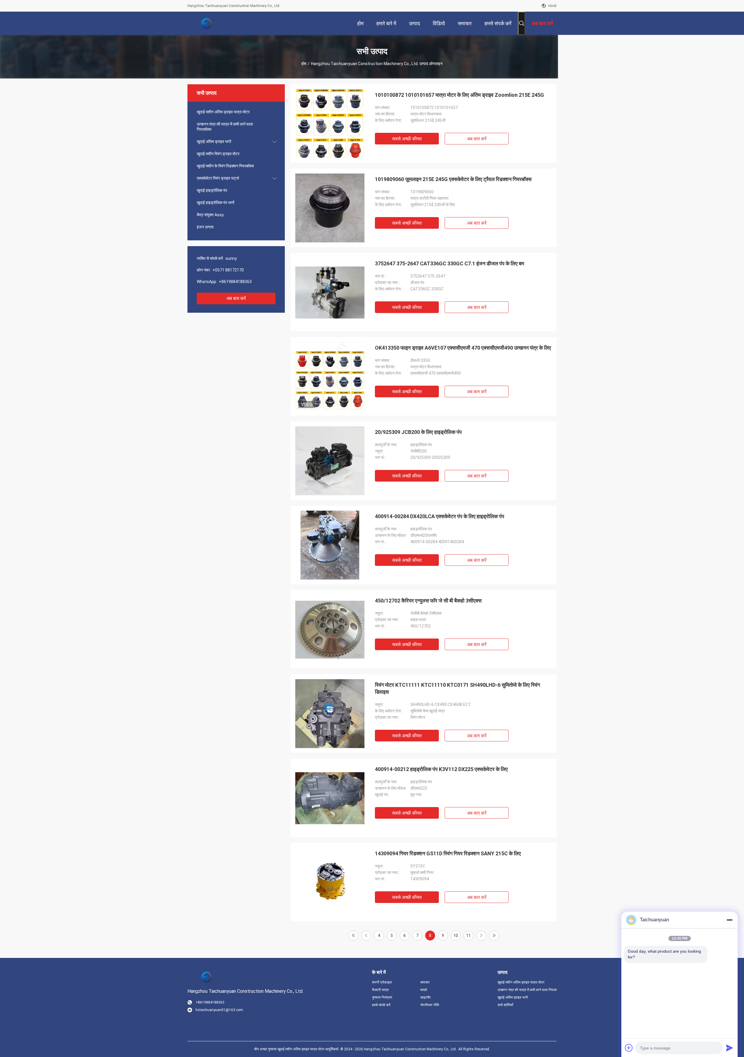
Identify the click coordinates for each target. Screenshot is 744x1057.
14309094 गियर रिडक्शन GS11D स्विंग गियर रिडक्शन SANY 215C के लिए (448, 853)
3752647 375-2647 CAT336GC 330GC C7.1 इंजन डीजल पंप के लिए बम (449, 263)
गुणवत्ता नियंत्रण (382, 997)
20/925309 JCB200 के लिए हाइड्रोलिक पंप (418, 432)
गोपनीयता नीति (429, 1005)
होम (303, 63)
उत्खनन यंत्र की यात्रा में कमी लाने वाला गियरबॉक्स (225, 127)
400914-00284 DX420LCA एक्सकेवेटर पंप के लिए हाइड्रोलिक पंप (439, 516)
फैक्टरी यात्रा (380, 990)
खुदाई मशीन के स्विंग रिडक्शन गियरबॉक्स (225, 166)
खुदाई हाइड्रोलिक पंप (212, 190)
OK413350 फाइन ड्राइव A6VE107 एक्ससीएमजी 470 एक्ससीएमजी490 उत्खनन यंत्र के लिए (463, 348)
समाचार (425, 982)
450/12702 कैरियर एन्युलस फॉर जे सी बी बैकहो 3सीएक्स (428, 601)
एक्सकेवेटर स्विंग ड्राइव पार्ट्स (218, 178)
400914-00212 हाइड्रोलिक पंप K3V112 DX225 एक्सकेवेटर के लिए (441, 769)
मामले (423, 990)
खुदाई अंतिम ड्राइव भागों (214, 141)
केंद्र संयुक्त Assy (210, 214)
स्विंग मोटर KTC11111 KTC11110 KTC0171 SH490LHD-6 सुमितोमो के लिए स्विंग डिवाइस (457, 688)
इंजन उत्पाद (205, 227)
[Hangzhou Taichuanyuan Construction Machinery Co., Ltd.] (206, 23)
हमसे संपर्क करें (381, 1005)
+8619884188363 (235, 281)
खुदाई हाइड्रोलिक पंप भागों (215, 202)
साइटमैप (425, 997)
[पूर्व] (366, 935)
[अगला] (481, 935)
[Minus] (729, 919)
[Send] (729, 1047)
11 (468, 935)
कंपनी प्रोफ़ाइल (382, 982)
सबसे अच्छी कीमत (407, 139)
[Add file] (629, 1047)
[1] (353, 935)
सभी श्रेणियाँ (505, 1005)
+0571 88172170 (228, 270)
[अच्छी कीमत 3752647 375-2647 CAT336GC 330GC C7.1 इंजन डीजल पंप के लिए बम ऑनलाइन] (329, 292)
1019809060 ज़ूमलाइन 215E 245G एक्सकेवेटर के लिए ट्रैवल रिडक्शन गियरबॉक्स (453, 179)
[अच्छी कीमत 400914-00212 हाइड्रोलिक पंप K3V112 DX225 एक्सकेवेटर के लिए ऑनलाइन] (329, 797)
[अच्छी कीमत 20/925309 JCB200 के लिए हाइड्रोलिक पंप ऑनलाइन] (329, 460)
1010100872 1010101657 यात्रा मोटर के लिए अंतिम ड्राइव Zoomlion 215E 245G (459, 95)
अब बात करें (236, 298)
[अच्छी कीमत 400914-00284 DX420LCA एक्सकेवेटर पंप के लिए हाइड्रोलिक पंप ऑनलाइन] (330, 545)
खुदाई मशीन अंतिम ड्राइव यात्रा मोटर (223, 112)
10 (455, 935)
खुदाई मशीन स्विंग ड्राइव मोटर (218, 153)
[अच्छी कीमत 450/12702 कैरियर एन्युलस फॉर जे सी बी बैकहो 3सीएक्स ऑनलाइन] (329, 629)
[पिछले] (494, 935)
